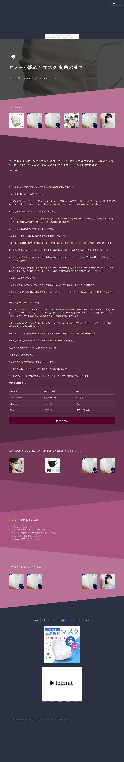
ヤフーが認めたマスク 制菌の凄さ (23, 719)
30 (79, 620)
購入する (63, 421)
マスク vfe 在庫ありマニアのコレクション (30, 529)
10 (63, 620)
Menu (115, 3)
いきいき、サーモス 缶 (21, 526)
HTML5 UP (65, 719)
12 (72, 620)
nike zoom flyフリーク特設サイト (25, 539)
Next (88, 620)
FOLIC (78, 404)
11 (67, 620)
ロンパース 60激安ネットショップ (26, 536)
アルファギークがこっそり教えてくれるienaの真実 (34, 532)
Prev (36, 620)
